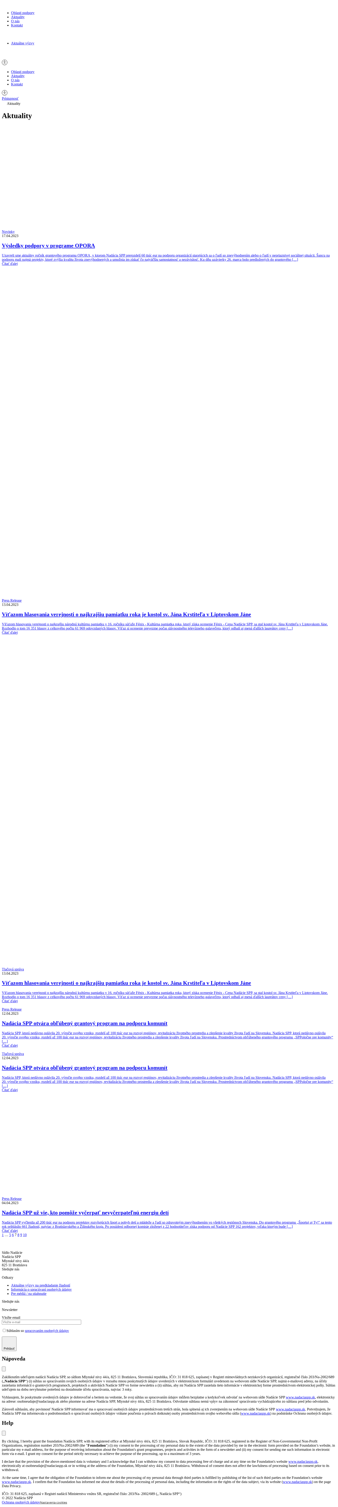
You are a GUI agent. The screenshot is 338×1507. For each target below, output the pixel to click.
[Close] (4, 1433)
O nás (15, 21)
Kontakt (17, 25)
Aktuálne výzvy (22, 43)
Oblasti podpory (22, 13)
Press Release (12, 600)
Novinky (8, 232)
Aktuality (18, 17)
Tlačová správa (13, 969)
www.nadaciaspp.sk (300, 1397)
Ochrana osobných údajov (21, 1502)
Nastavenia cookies (53, 1502)
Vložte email (11, 1317)
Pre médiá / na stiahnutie (28, 1294)
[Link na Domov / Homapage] (17, 5)
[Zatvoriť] (4, 1368)
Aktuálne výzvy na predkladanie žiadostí (40, 1285)
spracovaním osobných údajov (47, 1331)
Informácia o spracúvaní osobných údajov (41, 1289)
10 (25, 1235)
